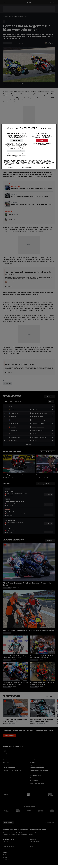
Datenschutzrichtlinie (26, 167)
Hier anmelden (42, 144)
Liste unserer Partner (43, 163)
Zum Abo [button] (41, 140)
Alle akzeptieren (16, 140)
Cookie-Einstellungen (45, 167)
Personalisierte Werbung (16, 151)
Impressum (10, 167)
